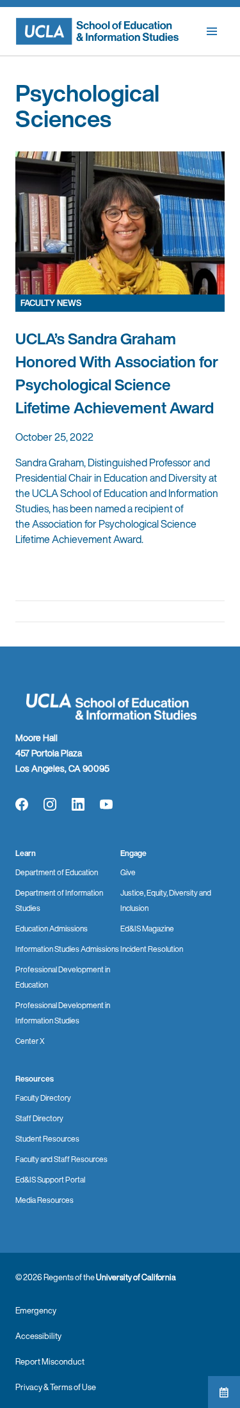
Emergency (35, 1311)
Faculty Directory (43, 1097)
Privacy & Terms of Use (55, 1387)
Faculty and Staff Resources (61, 1159)
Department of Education (56, 872)
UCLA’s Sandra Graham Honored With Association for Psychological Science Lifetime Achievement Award (116, 373)
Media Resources (44, 1200)
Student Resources (47, 1138)
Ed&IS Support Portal (50, 1179)
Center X (30, 1041)
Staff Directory (39, 1118)
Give (128, 872)
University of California (136, 1277)
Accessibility (38, 1336)
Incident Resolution (151, 949)
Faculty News (50, 303)
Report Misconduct (49, 1362)
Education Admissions (51, 928)
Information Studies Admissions (67, 949)
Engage (133, 853)
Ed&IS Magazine (147, 928)
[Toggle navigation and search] (212, 31)
